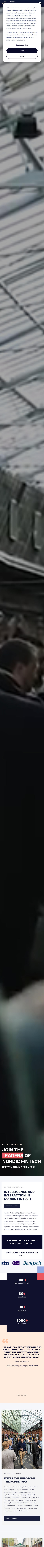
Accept (22, 50)
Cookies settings (22, 45)
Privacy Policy (26, 28)
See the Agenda (12, 1206)
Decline (22, 56)
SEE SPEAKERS (11, 1518)
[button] (18, 1395)
